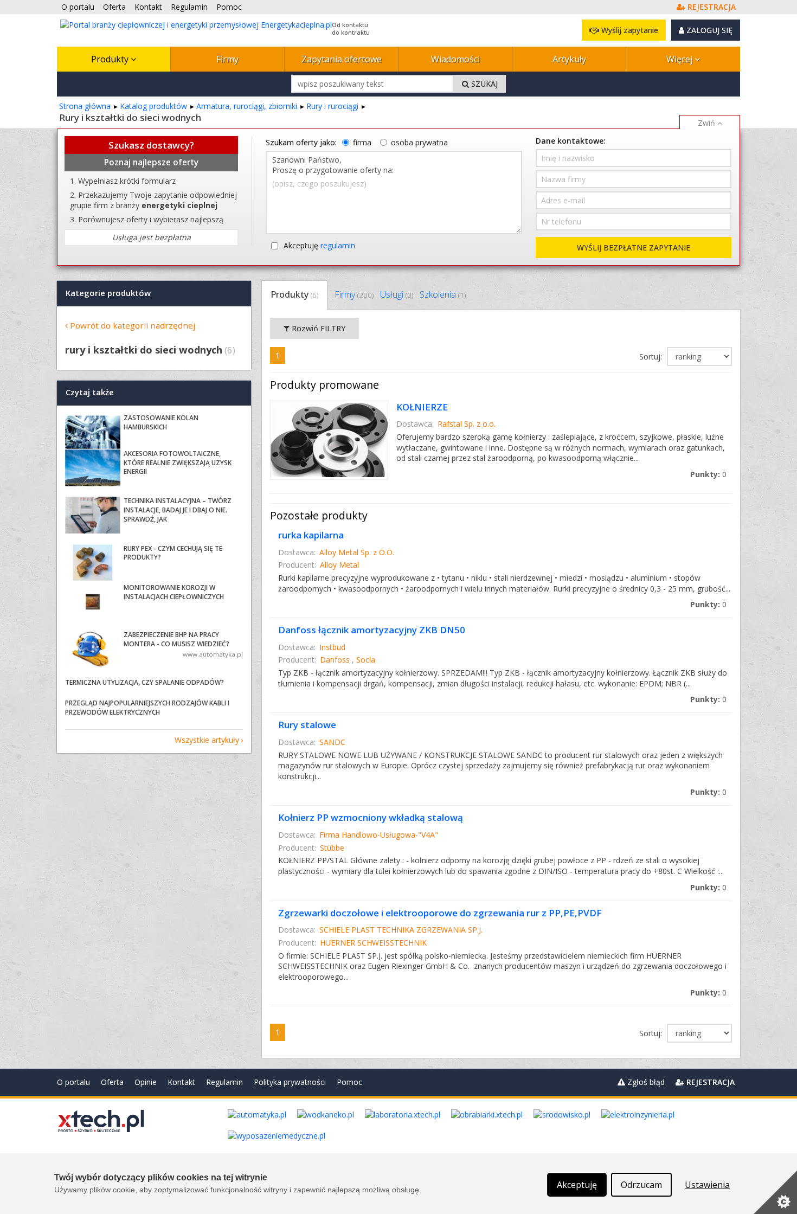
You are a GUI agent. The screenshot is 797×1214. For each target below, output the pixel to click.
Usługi (396, 294)
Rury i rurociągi (332, 106)
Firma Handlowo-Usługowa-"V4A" (378, 835)
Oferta (112, 1082)
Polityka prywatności (290, 1082)
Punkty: (708, 474)
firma (362, 142)
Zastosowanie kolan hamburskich (161, 422)
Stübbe (332, 848)
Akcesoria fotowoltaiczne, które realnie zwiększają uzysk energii (178, 463)
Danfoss (335, 659)
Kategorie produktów (108, 292)
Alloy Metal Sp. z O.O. (356, 552)
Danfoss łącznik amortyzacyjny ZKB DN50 (371, 630)
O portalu (73, 1082)
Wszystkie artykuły (207, 740)
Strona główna (85, 106)
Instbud (332, 647)
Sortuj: (651, 356)
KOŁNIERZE (422, 407)
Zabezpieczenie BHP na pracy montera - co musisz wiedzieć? (176, 639)
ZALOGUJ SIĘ (708, 30)
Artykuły (569, 59)
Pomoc (349, 1082)
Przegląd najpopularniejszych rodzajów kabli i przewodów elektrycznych (147, 707)
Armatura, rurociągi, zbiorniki (246, 106)
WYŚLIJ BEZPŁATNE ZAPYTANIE (633, 247)
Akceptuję (319, 245)
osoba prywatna (419, 142)
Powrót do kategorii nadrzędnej (132, 325)
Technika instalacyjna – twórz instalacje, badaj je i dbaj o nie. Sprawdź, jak (178, 510)
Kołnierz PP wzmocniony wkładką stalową (370, 817)
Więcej (680, 59)
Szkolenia (443, 294)
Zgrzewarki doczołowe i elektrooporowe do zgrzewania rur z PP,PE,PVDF (440, 913)
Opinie (145, 1082)
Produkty (111, 59)
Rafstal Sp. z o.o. (467, 424)
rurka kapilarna (311, 535)
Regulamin (224, 1082)
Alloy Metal (339, 565)
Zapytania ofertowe (341, 59)
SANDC (332, 742)
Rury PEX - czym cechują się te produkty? (173, 553)
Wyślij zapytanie (628, 30)
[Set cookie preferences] (775, 1192)
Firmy (227, 59)
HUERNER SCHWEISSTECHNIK (373, 942)
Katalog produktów (153, 106)
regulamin (337, 245)
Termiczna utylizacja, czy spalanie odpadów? (144, 682)
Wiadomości (455, 59)
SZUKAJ (483, 84)
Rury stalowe (307, 724)
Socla (365, 659)
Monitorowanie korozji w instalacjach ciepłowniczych (174, 592)
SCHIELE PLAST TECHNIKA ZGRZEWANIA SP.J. (401, 929)
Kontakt (181, 1082)
